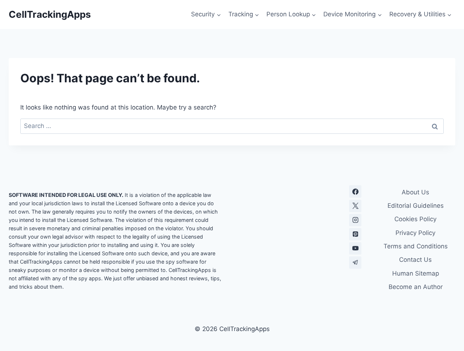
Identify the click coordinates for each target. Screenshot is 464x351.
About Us (415, 192)
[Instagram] (355, 220)
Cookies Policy (415, 219)
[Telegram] (355, 262)
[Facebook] (355, 191)
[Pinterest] (355, 234)
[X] (355, 206)
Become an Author (416, 286)
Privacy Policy (415, 232)
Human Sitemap (415, 273)
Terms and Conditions (416, 246)
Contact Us (415, 259)
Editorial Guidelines (416, 205)
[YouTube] (355, 248)
